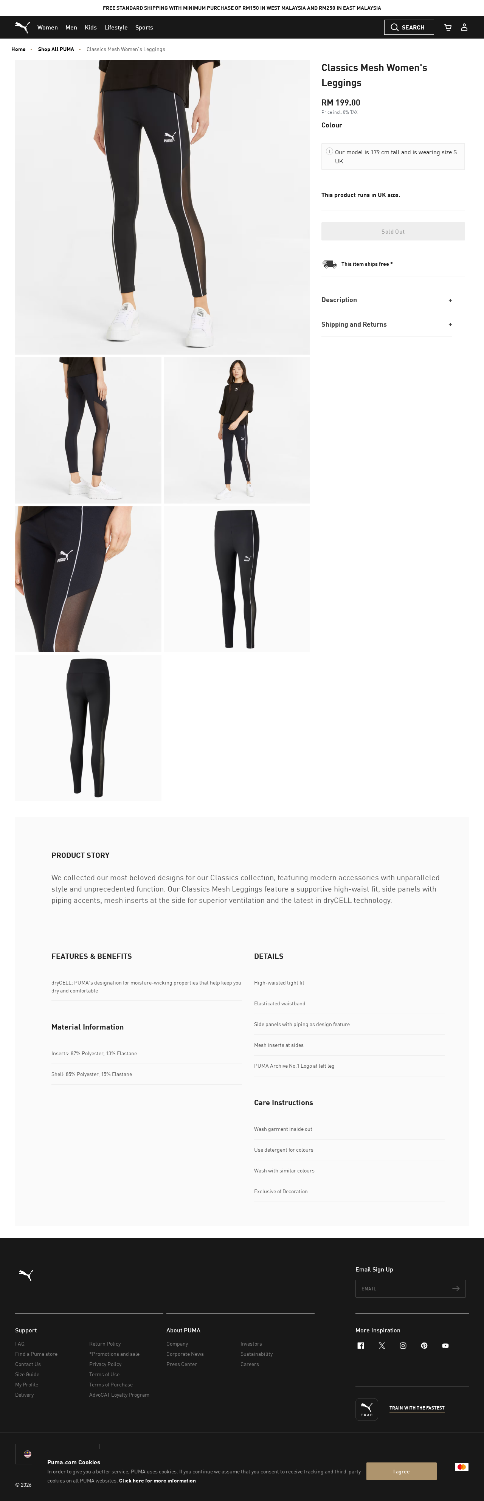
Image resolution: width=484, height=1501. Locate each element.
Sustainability (256, 1354)
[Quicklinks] (464, 27)
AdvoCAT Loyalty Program (119, 1394)
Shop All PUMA (56, 49)
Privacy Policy (105, 1364)
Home (18, 49)
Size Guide (27, 1374)
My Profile (26, 1384)
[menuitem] (48, 27)
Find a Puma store (36, 1354)
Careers (249, 1364)
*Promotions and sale (114, 1354)
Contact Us (28, 1364)
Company (177, 1343)
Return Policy (105, 1343)
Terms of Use (104, 1374)
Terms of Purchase (111, 1384)
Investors (251, 1343)
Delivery (24, 1394)
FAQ (20, 1343)
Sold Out (393, 231)
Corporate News (185, 1354)
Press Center (181, 1364)
